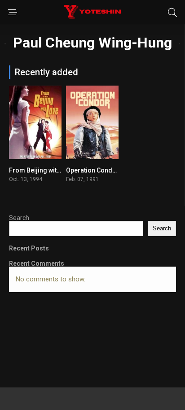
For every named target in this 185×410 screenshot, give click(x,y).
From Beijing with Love (42, 170)
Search (19, 217)
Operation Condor (92, 170)
